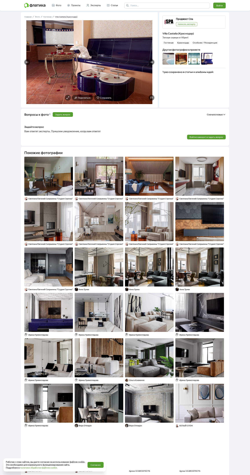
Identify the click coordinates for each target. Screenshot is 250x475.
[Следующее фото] (151, 62)
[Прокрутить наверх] (245, 470)
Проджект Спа (184, 18)
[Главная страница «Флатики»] (34, 5)
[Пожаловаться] (151, 98)
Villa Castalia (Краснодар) (66, 17)
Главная (28, 17)
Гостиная (47, 17)
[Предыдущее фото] (27, 62)
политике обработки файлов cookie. (39, 467)
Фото (37, 17)
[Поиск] (127, 5)
